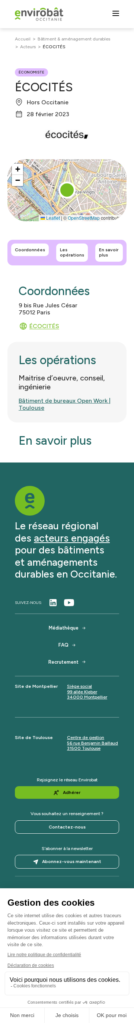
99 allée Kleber (82, 691)
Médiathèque (64, 628)
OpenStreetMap (84, 218)
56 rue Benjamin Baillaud (92, 743)
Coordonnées (30, 249)
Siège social (79, 686)
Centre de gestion (85, 737)
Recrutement (63, 662)
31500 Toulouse (83, 748)
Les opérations (72, 252)
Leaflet (52, 218)
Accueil (23, 39)
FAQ (63, 645)
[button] (67, 190)
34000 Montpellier (87, 697)
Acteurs (28, 46)
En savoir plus (108, 252)
